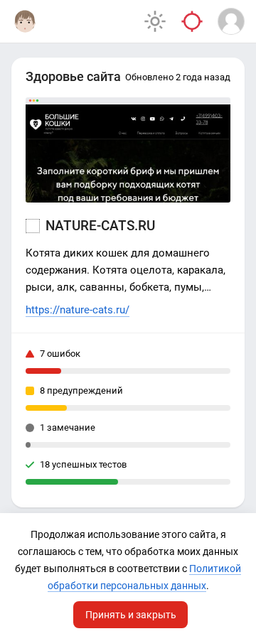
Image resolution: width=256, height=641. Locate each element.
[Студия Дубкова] (24, 21)
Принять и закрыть (130, 614)
